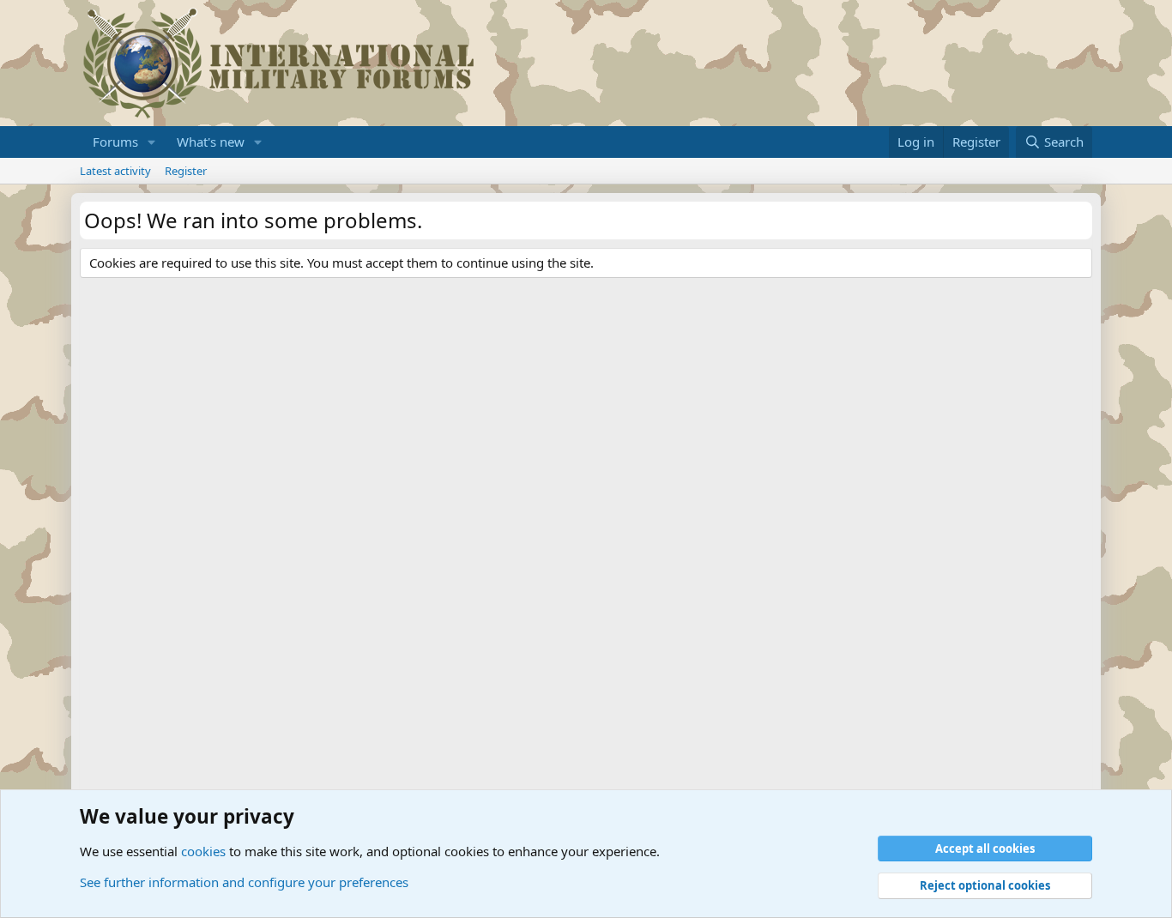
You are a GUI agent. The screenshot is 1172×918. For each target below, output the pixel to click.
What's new (211, 141)
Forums (115, 141)
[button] (152, 142)
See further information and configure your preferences (244, 882)
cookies (203, 851)
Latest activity (115, 170)
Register (186, 170)
